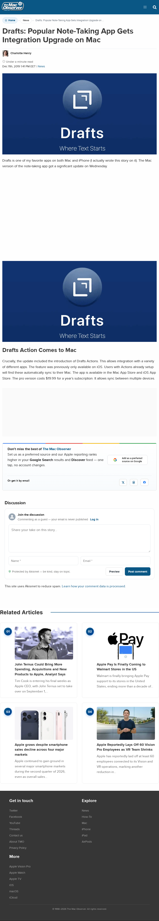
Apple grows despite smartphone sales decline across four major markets (41, 749)
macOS (13, 891)
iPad (84, 835)
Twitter (13, 810)
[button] (145, 7)
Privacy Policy (17, 848)
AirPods (87, 841)
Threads (14, 829)
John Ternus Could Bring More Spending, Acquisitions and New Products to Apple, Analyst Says (41, 669)
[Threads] (133, 482)
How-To (87, 816)
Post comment (137, 571)
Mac (84, 823)
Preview (114, 571)
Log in (94, 519)
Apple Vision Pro (20, 866)
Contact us (16, 835)
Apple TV (15, 879)
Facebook (15, 816)
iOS (11, 885)
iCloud (13, 897)
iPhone (86, 829)
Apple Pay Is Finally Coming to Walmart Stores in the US (121, 667)
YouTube (14, 823)
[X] (123, 482)
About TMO (16, 841)
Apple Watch (17, 872)
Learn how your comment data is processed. (94, 586)
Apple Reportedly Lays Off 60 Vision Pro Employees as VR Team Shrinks (126, 747)
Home (11, 20)
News (26, 20)
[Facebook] (144, 482)
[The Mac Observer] (13, 7)
